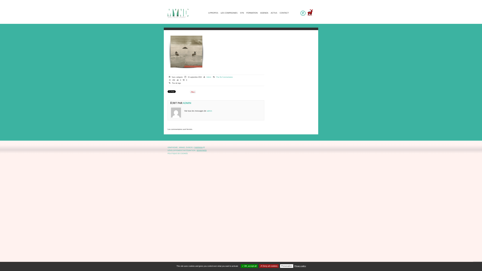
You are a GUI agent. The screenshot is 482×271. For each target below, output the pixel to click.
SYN (242, 13)
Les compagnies (229, 13)
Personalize (286, 266)
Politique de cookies (178, 153)
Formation (252, 13)
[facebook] (303, 12)
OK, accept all (250, 266)
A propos (213, 13)
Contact (284, 13)
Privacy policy (300, 266)
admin (208, 77)
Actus (274, 13)
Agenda (264, 13)
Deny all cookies (269, 266)
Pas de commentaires (224, 77)
